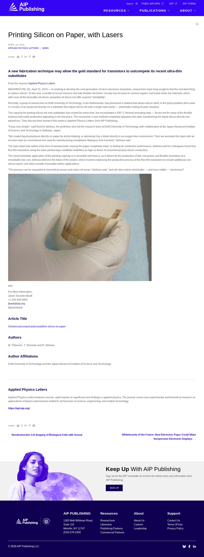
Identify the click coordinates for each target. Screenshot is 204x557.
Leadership (140, 528)
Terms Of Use (175, 524)
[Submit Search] (136, 4)
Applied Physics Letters (23, 48)
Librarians (106, 524)
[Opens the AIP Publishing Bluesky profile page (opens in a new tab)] (184, 547)
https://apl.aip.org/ (19, 408)
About (186, 10)
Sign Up (114, 488)
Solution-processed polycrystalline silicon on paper (37, 326)
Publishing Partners (111, 528)
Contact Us (173, 520)
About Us (139, 520)
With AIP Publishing (143, 469)
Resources (115, 10)
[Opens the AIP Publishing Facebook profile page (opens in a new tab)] (189, 547)
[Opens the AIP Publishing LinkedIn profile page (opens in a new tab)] (194, 547)
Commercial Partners (112, 532)
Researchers (107, 520)
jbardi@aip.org (16, 303)
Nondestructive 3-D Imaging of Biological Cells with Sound (47, 434)
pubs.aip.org (151, 3)
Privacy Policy (175, 528)
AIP (171, 3)
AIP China (189, 3)
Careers (139, 524)
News (45, 48)
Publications (153, 10)
